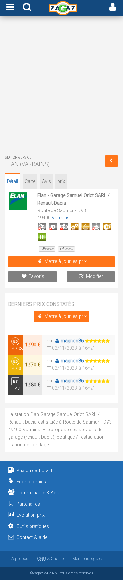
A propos (19, 558)
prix (61, 181)
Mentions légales (88, 558)
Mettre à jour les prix (65, 261)
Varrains (61, 218)
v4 (46, 573)
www (49, 249)
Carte (30, 181)
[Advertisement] (61, 87)
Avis (46, 181)
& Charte (50, 558)
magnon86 (72, 341)
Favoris (36, 276)
